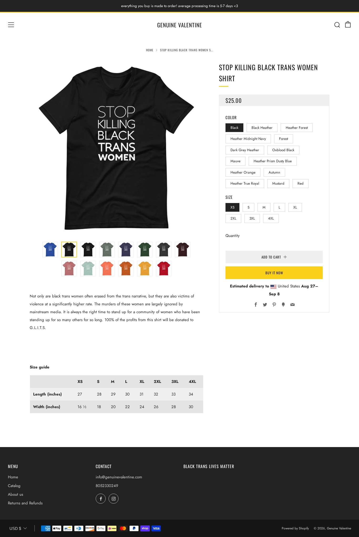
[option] (116, 148)
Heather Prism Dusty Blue (273, 161)
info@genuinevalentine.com (119, 477)
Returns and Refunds (25, 503)
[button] (50, 249)
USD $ (15, 528)
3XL (252, 218)
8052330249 (107, 486)
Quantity (232, 236)
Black (234, 127)
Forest (283, 138)
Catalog (14, 486)
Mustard (278, 183)
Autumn (274, 172)
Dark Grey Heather (244, 150)
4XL (271, 218)
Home (149, 50)
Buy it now (274, 272)
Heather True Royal (244, 183)
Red (301, 183)
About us (15, 494)
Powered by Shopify (295, 528)
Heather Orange (242, 172)
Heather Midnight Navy (248, 138)
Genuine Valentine (179, 25)
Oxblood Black (283, 150)
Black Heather (262, 127)
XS (232, 207)
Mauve (235, 161)
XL (295, 207)
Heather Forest (297, 127)
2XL (233, 218)
